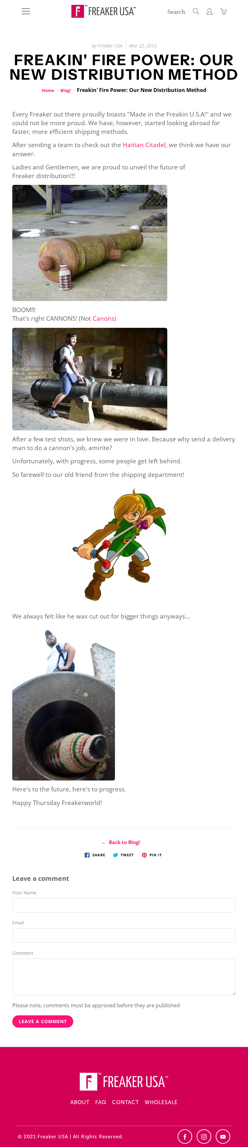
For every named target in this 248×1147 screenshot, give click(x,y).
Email (18, 923)
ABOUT (79, 1102)
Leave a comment (43, 1021)
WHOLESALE (161, 1102)
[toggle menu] (25, 11)
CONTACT (125, 1102)
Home (48, 90)
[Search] (196, 11)
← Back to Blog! (120, 842)
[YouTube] (223, 1136)
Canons (103, 318)
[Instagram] (204, 1136)
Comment (22, 953)
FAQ (100, 1102)
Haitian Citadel (144, 145)
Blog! (65, 90)
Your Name (24, 893)
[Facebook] (185, 1136)
